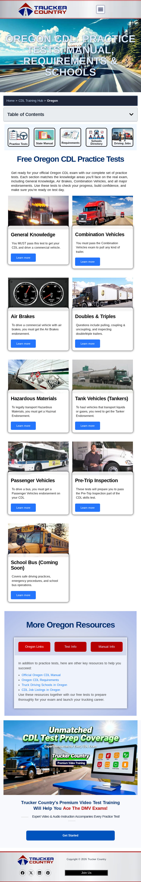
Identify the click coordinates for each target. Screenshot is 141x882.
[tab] (34, 647)
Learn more (23, 257)
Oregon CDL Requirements (40, 680)
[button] (100, 9)
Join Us (86, 872)
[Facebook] (22, 873)
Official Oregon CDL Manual (41, 675)
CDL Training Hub (31, 100)
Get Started (70, 835)
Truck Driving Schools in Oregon (44, 685)
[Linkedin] (39, 873)
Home (10, 100)
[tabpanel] (70, 682)
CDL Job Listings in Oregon (41, 690)
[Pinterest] (48, 873)
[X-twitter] (31, 873)
